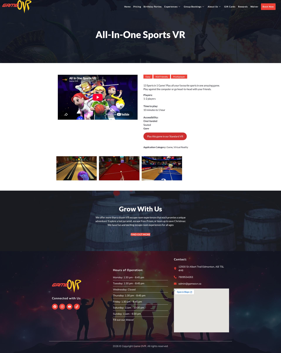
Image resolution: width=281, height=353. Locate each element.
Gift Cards (229, 6)
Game (170, 147)
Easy (148, 76)
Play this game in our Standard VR (165, 136)
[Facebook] (55, 307)
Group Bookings (193, 6)
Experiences (171, 6)
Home (127, 6)
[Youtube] (69, 307)
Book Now (268, 6)
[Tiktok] (77, 307)
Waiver (254, 6)
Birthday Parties (153, 6)
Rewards (243, 6)
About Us (213, 6)
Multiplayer (179, 76)
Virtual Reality (181, 147)
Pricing (137, 6)
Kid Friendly (162, 76)
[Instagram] (62, 307)
